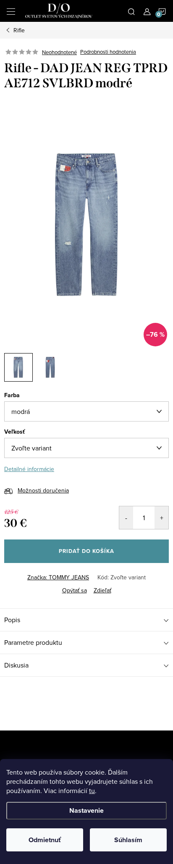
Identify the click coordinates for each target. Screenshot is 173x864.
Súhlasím (128, 840)
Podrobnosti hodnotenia (108, 52)
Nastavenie (86, 810)
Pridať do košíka (86, 551)
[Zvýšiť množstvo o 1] (161, 517)
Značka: (58, 577)
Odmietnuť (45, 840)
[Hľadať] (131, 11)
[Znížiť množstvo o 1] (126, 517)
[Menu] (11, 11)
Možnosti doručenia (43, 490)
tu (92, 790)
